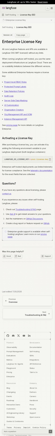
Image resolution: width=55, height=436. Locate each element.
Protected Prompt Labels (15, 86)
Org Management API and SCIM (18, 114)
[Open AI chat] (50, 431)
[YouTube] (24, 335)
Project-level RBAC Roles (15, 82)
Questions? (9, 183)
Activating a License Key (17, 138)
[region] (27, 159)
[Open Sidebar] (3, 14)
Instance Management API (15, 119)
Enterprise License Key (22, 41)
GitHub (46, 223)
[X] (18, 335)
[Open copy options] (27, 35)
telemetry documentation (41, 170)
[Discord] (13, 335)
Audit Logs (8, 96)
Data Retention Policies (14, 91)
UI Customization (11, 105)
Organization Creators (14, 110)
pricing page (11, 125)
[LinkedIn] (29, 335)
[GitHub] (8, 335)
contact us (6, 194)
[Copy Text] (50, 159)
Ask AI (12, 214)
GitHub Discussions (34, 219)
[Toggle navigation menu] (52, 8)
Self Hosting (7, 27)
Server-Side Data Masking (15, 100)
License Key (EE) (24, 27)
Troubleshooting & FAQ (25, 209)
